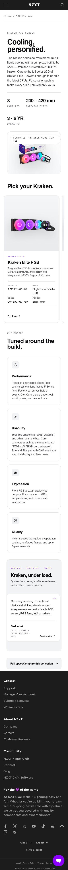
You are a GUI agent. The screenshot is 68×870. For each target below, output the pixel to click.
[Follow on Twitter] (15, 826)
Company (10, 726)
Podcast (9, 765)
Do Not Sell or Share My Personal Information (35, 868)
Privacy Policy (29, 863)
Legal (18, 863)
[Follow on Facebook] (5, 826)
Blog (7, 771)
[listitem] (31, 259)
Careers (9, 732)
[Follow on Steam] (15, 832)
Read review (46, 636)
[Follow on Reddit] (52, 826)
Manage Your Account (19, 694)
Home (8, 16)
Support (9, 688)
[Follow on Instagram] (24, 826)
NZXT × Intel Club (16, 758)
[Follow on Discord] (62, 826)
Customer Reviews (17, 739)
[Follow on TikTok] (43, 826)
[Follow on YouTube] (34, 826)
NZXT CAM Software (18, 777)
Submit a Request (16, 700)
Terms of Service (45, 863)
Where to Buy (13, 707)
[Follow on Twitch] (5, 832)
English (40, 842)
